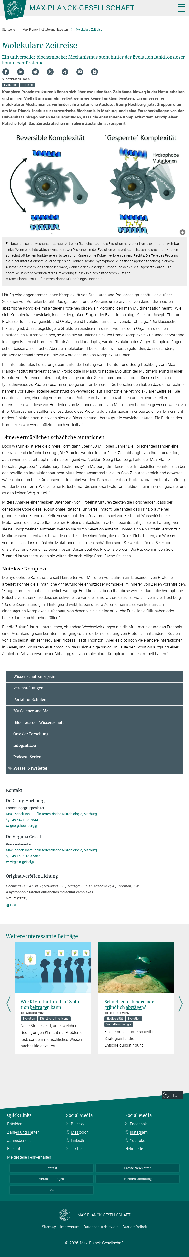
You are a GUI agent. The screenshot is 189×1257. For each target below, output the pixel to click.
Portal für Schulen (29, 699)
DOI (13, 905)
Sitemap (49, 1227)
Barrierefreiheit (134, 1227)
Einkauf (13, 1148)
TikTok (77, 1148)
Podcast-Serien (27, 757)
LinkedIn (78, 1140)
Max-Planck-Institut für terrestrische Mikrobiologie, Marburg (51, 814)
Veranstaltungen (28, 688)
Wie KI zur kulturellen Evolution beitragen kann (51, 1004)
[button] (182, 232)
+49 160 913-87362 (25, 856)
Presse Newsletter (137, 1168)
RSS (51, 1190)
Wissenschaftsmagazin (34, 676)
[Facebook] (6, 72)
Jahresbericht (19, 1140)
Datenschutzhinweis (100, 1227)
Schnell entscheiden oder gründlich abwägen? (130, 1004)
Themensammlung (138, 1179)
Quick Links (19, 1115)
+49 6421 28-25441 (25, 820)
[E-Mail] (79, 72)
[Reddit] (35, 72)
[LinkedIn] (20, 72)
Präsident (15, 1124)
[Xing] (65, 72)
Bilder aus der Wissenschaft (38, 722)
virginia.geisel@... (23, 862)
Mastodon (80, 1132)
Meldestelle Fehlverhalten (29, 1157)
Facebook (138, 1124)
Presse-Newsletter (30, 768)
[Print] (94, 72)
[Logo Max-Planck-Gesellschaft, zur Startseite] (83, 10)
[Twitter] (50, 72)
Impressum (69, 1227)
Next (180, 1004)
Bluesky (77, 1124)
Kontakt (51, 1168)
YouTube (137, 1140)
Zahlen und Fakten (23, 1132)
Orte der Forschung (30, 734)
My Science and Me (30, 711)
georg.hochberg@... (25, 826)
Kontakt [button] (14, 790)
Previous (8, 1004)
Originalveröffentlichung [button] (32, 876)
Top (176, 1095)
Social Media (79, 1115)
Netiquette (134, 1148)
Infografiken (24, 745)
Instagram (139, 1132)
